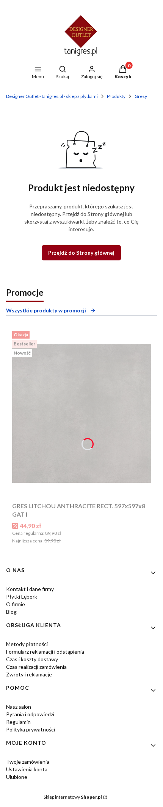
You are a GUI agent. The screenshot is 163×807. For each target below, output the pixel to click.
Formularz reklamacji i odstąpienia (45, 651)
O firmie (15, 604)
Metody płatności (27, 644)
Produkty (116, 96)
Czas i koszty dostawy (32, 659)
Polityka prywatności (30, 729)
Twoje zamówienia (27, 761)
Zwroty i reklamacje (29, 674)
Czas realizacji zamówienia (36, 667)
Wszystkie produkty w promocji (46, 310)
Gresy (141, 96)
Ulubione (16, 777)
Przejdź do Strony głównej (81, 252)
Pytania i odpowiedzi (30, 714)
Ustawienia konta (26, 769)
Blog (11, 611)
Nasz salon (18, 706)
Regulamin (18, 722)
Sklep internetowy (73, 797)
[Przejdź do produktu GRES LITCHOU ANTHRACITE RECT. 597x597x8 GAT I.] (81, 413)
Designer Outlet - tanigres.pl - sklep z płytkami (52, 96)
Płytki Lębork (21, 596)
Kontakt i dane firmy (30, 589)
